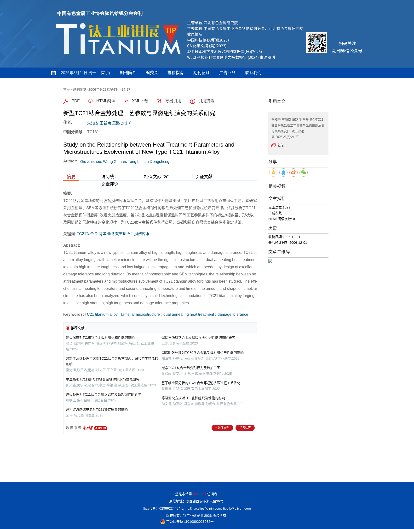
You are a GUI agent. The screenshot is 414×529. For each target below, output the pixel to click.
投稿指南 (175, 73)
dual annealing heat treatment (188, 314)
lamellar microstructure (140, 314)
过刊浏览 (79, 89)
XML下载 (140, 101)
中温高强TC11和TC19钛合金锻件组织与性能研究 (102, 379)
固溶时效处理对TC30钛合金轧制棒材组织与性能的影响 (202, 353)
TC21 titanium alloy (101, 314)
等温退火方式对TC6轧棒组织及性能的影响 (193, 398)
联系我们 (253, 73)
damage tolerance (232, 314)
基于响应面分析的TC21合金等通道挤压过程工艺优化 (200, 383)
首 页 (105, 73)
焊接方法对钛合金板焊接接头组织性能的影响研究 (198, 337)
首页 (66, 89)
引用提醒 (206, 101)
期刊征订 (201, 73)
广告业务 (227, 73)
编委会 (152, 73)
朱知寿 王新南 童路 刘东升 (109, 123)
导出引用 (173, 101)
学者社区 (245, 427)
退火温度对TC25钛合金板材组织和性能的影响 (100, 337)
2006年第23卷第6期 (103, 89)
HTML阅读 (105, 101)
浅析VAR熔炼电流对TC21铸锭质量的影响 (97, 409)
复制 (280, 145)
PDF (76, 101)
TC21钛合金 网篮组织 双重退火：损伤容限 (113, 234)
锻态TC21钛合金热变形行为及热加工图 (190, 368)
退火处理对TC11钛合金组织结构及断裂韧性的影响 (103, 394)
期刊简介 (128, 73)
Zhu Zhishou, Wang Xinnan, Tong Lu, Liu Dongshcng (124, 162)
